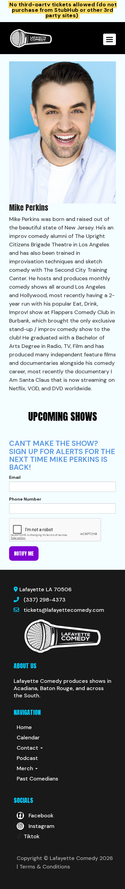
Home (24, 727)
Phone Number (25, 499)
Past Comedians (37, 778)
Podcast (27, 758)
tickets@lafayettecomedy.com (64, 610)
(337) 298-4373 (45, 599)
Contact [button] (28, 747)
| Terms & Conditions (43, 866)
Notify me (24, 553)
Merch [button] (26, 768)
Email (15, 477)
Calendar (28, 737)
